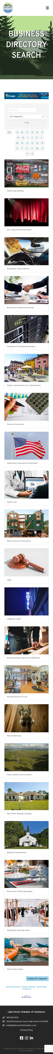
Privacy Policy (26, 1030)
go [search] (27, 123)
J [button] (32, 138)
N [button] (22, 143)
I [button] (27, 138)
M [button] (17, 143)
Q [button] (37, 143)
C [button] (27, 132)
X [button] (42, 148)
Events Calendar (28, 987)
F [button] (42, 132)
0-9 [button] (9, 132)
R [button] (42, 143)
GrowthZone (29, 1050)
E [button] (37, 132)
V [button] (32, 148)
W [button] (37, 148)
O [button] (27, 143)
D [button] (32, 132)
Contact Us (27, 989)
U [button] (27, 148)
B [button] (22, 132)
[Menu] (47, 8)
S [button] (17, 148)
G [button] (18, 138)
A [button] (17, 132)
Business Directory (13, 987)
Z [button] (32, 154)
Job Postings (42, 987)
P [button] (32, 143)
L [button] (41, 138)
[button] (37, 978)
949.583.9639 (12, 1017)
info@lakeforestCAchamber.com (21, 1025)
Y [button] (27, 154)
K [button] (36, 138)
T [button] (22, 148)
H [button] (23, 138)
